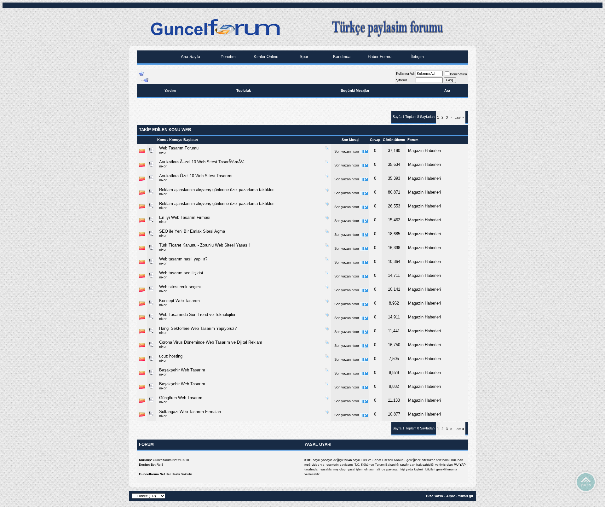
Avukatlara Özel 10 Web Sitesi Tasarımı (196, 175)
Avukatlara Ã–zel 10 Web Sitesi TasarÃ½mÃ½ (202, 162)
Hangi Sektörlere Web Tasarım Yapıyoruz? (198, 328)
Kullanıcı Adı (405, 73)
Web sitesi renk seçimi (180, 286)
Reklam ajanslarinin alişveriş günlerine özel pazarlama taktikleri (216, 189)
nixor (163, 152)
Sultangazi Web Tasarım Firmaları (190, 411)
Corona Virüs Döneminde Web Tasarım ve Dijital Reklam (210, 342)
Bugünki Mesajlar (355, 90)
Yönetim (227, 56)
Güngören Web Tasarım (180, 397)
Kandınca (341, 56)
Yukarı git (465, 496)
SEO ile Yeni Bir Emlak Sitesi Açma (192, 231)
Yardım (170, 90)
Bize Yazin (434, 496)
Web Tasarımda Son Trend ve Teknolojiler (197, 314)
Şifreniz (401, 80)
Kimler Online (265, 56)
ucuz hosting (170, 356)
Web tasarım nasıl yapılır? (183, 259)
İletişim (416, 56)
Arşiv (450, 496)
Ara (447, 90)
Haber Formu (378, 56)
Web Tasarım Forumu (179, 148)
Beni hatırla (458, 74)
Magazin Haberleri (424, 150)
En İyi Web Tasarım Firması (184, 217)
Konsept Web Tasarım (179, 300)
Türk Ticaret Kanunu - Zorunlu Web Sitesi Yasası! (204, 245)
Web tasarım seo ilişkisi (181, 273)
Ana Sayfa (190, 56)
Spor (303, 56)
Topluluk (243, 90)
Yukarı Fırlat (586, 481)
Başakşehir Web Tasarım (182, 370)
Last (459, 117)
